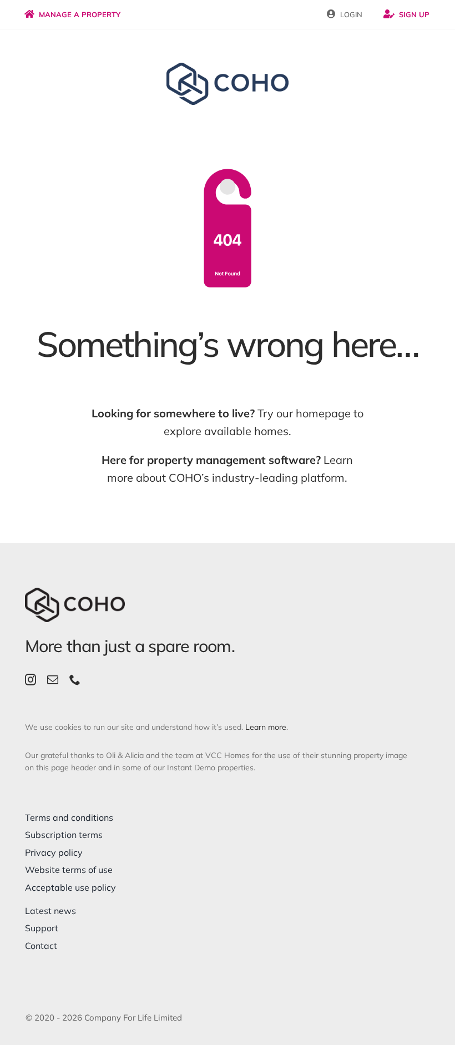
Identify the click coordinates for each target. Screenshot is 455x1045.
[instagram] (30, 679)
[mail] (52, 679)
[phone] (74, 679)
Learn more (265, 727)
